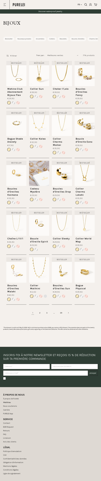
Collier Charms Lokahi (80, 191)
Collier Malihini (35, 287)
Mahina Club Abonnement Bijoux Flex (15, 92)
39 (61, 313)
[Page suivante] (68, 313)
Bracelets (63, 39)
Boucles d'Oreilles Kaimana (13, 191)
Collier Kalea (38, 138)
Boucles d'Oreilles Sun (61, 287)
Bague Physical (81, 287)
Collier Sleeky (61, 238)
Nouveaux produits (24, 39)
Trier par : (40, 55)
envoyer (93, 373)
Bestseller (8, 39)
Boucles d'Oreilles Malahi (13, 288)
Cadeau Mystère (35, 190)
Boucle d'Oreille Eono (84, 140)
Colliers (52, 39)
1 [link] (32, 312)
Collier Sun (37, 88)
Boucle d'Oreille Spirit (39, 240)
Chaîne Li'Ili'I (15, 238)
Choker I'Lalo (61, 88)
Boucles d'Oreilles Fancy (81, 92)
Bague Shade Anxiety (15, 140)
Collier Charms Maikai (57, 141)
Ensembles (40, 39)
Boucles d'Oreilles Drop (62, 190)
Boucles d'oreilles (78, 39)
